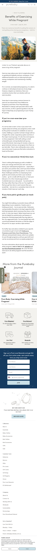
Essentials (5, 430)
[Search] (29, 4)
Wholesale (5, 505)
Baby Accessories (7, 436)
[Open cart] (34, 4)
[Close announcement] (35, 1)
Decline (9, 548)
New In (5, 426)
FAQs (4, 463)
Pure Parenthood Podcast (10, 514)
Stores (4, 479)
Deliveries (5, 457)
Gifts (4, 445)
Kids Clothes (6, 439)
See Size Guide (18, 416)
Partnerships (6, 511)
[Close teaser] (5, 267)
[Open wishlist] (31, 4)
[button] (2, 275)
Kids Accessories (7, 442)
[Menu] (2, 4)
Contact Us (6, 498)
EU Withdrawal (7, 485)
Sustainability (6, 508)
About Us (5, 495)
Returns (5, 460)
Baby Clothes (6, 433)
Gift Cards (6, 469)
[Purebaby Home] (11, 4)
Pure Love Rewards (8, 482)
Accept (27, 548)
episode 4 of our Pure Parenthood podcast (17, 247)
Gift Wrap (5, 473)
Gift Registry (6, 476)
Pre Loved (5, 466)
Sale (4, 448)
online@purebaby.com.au (13, 534)
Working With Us (7, 501)
